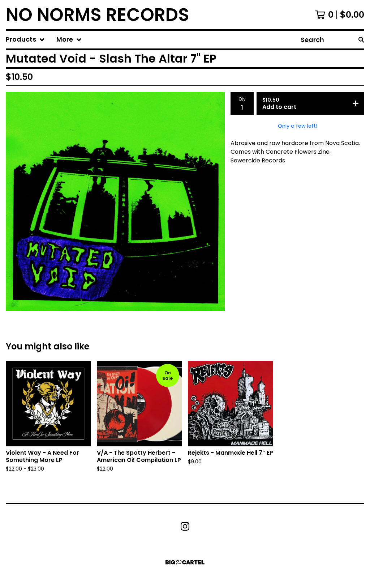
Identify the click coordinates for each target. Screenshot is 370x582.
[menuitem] (25, 39)
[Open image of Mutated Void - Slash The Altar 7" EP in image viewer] (115, 201)
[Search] (361, 39)
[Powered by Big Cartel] (185, 562)
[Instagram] (185, 526)
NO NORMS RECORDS (97, 15)
